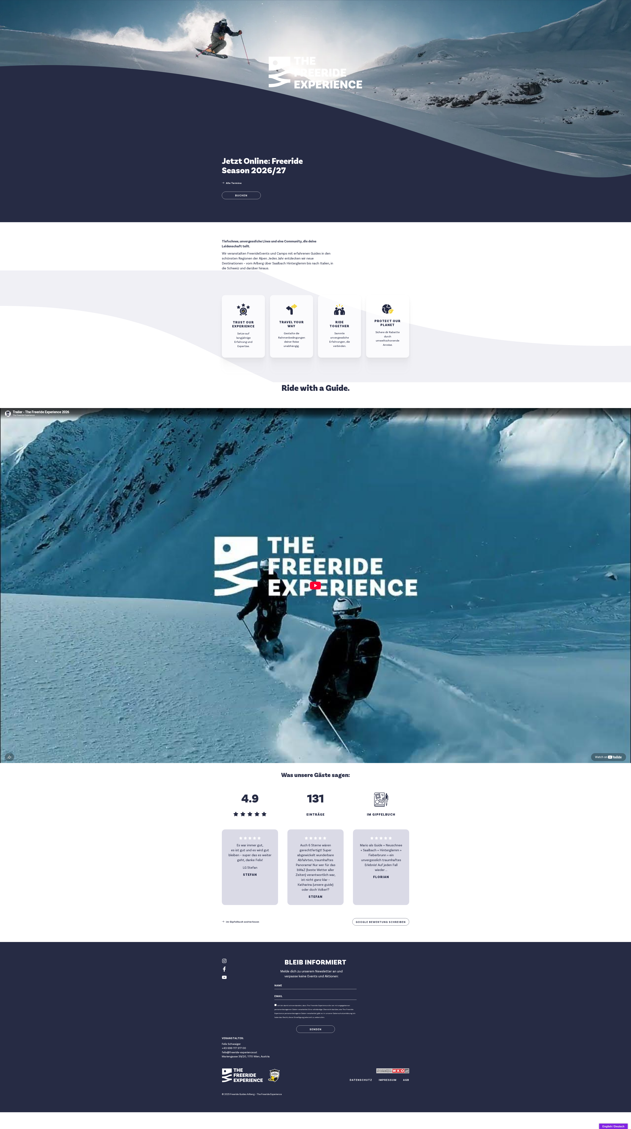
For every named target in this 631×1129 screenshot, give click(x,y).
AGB (406, 1079)
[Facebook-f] (224, 969)
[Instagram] (224, 960)
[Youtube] (224, 977)
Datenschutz (361, 1079)
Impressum (388, 1079)
